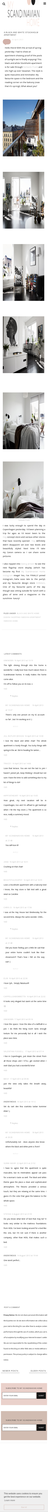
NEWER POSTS (10, 1371)
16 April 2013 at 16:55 (32, 880)
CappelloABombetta (15, 997)
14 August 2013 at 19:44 (27, 1255)
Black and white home (28, 613)
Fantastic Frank (30, 67)
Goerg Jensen (27, 563)
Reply (5, 689)
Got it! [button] (24, 1507)
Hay (5, 537)
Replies (15, 696)
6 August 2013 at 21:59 (22, 1214)
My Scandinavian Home (17, 705)
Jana (6, 862)
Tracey (7, 764)
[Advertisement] (24, 1467)
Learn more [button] (9, 1500)
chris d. (8, 908)
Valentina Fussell (14, 1052)
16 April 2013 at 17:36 (22, 907)
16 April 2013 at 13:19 (23, 660)
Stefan (7, 1214)
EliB (6, 978)
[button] (7, 41)
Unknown (8, 661)
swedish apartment (31, 617)
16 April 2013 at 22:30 (18, 978)
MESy (6, 1079)
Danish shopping (12, 617)
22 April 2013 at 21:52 (26, 1163)
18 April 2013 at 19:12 (26, 1101)
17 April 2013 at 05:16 (23, 1019)
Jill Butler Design (14, 736)
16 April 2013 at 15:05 (28, 795)
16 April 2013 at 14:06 (21, 763)
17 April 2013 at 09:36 (19, 1079)
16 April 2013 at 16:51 (18, 862)
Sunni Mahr (10, 1163)
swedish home (11, 621)
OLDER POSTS (38, 1371)
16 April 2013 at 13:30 (34, 736)
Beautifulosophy (13, 880)
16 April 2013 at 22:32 (36, 996)
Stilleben (40, 583)
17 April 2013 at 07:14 (34, 1051)
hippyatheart (11, 796)
